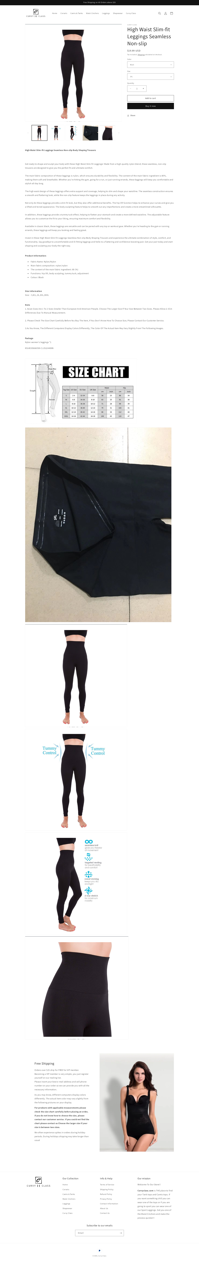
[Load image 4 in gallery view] (90, 133)
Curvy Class (68, 1213)
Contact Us (105, 1213)
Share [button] (132, 115)
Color (129, 59)
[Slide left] (28, 133)
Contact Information (109, 1203)
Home (65, 1184)
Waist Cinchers (69, 1199)
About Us (104, 1208)
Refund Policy (106, 1194)
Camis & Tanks (69, 1194)
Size (128, 71)
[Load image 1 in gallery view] (39, 133)
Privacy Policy (106, 1199)
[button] (160, 13)
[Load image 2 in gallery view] (56, 133)
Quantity (130, 83)
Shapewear (67, 1208)
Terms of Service (107, 1184)
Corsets (66, 1189)
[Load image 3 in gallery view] (73, 133)
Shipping (141, 55)
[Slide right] (119, 133)
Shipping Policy (106, 1189)
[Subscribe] (121, 1233)
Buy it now (151, 106)
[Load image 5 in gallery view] (107, 133)
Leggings (66, 1203)
